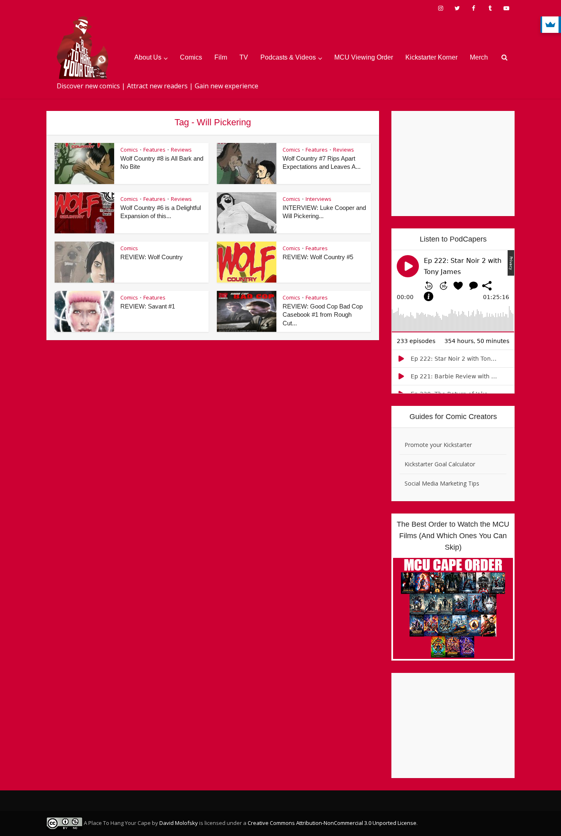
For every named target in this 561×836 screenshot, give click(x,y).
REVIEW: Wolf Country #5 (318, 256)
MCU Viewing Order (363, 57)
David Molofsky (178, 823)
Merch (479, 57)
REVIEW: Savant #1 (147, 306)
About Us (147, 57)
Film (220, 57)
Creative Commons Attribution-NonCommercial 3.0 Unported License (332, 823)
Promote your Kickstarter (438, 445)
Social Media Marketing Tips (442, 483)
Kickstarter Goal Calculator (440, 464)
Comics (191, 57)
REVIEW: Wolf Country (151, 256)
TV (243, 57)
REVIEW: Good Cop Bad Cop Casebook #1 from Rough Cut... (323, 315)
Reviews (181, 149)
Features (154, 149)
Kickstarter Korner (431, 57)
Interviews (318, 199)
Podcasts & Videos (288, 57)
